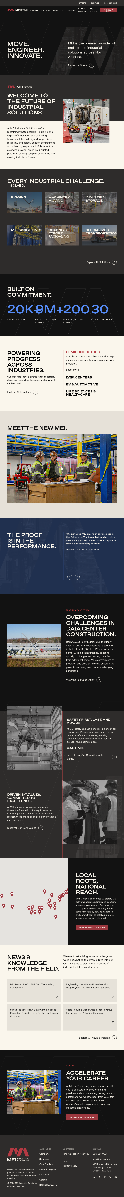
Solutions (45, 10)
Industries (58, 10)
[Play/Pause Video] (62, 469)
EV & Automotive (82, 384)
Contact (95, 3)
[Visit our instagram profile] (110, 1177)
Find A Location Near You (76, 1154)
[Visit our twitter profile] (105, 1177)
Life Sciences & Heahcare (81, 393)
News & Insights (47, 1169)
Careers (82, 3)
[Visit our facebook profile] (99, 1177)
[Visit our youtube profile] (116, 1177)
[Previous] (69, 577)
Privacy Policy (70, 1166)
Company (34, 10)
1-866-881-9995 (110, 3)
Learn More (72, 369)
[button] (29, 908)
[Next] (77, 577)
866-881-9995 (100, 1154)
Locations (70, 10)
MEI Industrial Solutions (18, 1169)
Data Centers (79, 377)
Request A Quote (48, 1185)
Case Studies (46, 1164)
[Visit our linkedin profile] (94, 1177)
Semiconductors (83, 352)
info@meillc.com (101, 1159)
